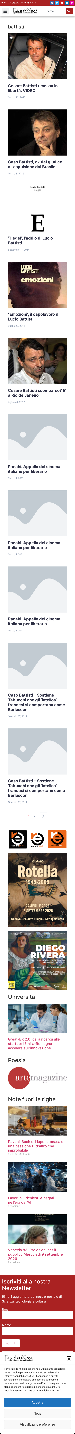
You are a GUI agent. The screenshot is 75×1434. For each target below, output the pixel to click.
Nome (6, 1325)
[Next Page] (43, 816)
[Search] (69, 11)
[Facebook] (52, 3)
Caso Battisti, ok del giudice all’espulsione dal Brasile (35, 164)
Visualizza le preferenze (37, 1424)
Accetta (37, 1402)
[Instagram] (72, 3)
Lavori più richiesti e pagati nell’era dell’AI (31, 1200)
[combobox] (54, 11)
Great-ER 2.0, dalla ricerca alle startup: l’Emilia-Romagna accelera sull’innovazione (34, 1043)
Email (6, 1309)
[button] (69, 1358)
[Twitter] (57, 3)
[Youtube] (62, 3)
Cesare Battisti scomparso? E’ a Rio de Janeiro (37, 393)
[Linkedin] (67, 3)
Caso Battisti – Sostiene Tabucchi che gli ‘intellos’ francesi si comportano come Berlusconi (36, 702)
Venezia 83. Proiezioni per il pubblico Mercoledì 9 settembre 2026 (35, 1254)
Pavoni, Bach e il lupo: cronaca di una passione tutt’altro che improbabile (36, 1146)
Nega (37, 1413)
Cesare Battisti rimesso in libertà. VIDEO (33, 88)
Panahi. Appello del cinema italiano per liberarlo (34, 469)
